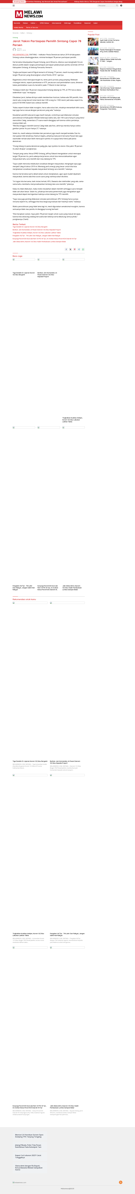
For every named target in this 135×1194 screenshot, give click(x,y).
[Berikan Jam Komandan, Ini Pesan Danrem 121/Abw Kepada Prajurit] (49, 264)
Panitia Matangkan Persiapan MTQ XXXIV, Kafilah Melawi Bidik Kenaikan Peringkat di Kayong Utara (110, 51)
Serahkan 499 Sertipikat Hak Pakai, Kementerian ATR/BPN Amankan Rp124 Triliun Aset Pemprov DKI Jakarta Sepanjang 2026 (110, 98)
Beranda (17, 23)
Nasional (87, 23)
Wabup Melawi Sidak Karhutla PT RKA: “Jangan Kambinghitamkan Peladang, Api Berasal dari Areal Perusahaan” (110, 60)
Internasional (56, 23)
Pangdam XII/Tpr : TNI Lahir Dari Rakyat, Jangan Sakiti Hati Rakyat (36, 236)
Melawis (19, 49)
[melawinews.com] (29, 14)
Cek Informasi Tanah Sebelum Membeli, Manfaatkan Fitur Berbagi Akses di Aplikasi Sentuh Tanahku (110, 89)
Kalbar (33, 23)
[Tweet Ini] (70, 249)
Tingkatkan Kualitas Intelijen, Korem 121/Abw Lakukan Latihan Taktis (37, 233)
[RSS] (120, 1182)
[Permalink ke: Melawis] (14, 49)
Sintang (15, 37)
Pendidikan (77, 23)
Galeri (95, 23)
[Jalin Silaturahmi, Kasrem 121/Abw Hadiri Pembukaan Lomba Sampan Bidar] (73, 505)
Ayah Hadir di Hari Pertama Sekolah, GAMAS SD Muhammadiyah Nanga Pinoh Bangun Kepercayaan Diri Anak (111, 41)
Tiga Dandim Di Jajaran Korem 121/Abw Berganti (30, 227)
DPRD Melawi (44, 23)
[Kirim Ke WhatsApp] (83, 249)
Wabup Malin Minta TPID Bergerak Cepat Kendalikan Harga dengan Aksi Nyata (82, 2)
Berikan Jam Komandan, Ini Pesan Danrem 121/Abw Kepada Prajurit (37, 230)
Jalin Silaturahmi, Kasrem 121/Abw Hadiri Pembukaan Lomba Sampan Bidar (39, 242)
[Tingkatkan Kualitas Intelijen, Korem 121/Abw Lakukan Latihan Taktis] (73, 337)
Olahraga (67, 23)
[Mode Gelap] (121, 5)
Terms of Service (32, 27)
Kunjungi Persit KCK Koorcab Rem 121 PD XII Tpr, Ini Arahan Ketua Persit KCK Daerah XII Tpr (45, 239)
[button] (117, 5)
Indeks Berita (18, 27)
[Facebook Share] (66, 249)
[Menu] (14, 5)
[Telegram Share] (78, 249)
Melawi (25, 23)
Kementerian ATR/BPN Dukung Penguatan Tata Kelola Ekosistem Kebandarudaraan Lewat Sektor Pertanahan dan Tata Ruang (111, 108)
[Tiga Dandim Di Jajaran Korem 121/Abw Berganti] (24, 264)
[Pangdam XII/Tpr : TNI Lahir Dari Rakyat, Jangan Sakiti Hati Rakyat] (24, 505)
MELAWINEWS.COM (20, 54)
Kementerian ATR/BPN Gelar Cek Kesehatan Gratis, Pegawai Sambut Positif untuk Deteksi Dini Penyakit (111, 79)
